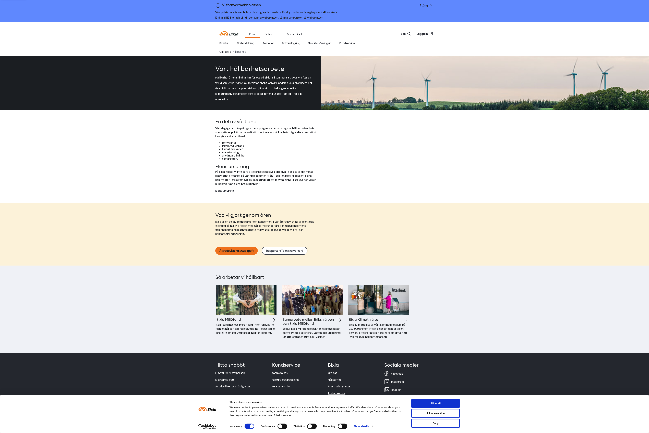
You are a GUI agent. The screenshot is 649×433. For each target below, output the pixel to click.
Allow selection (436, 413)
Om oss (224, 51)
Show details (361, 426)
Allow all (435, 403)
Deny (435, 423)
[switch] (282, 426)
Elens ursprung (224, 190)
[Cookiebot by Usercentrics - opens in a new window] (207, 426)
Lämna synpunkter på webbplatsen (301, 17)
